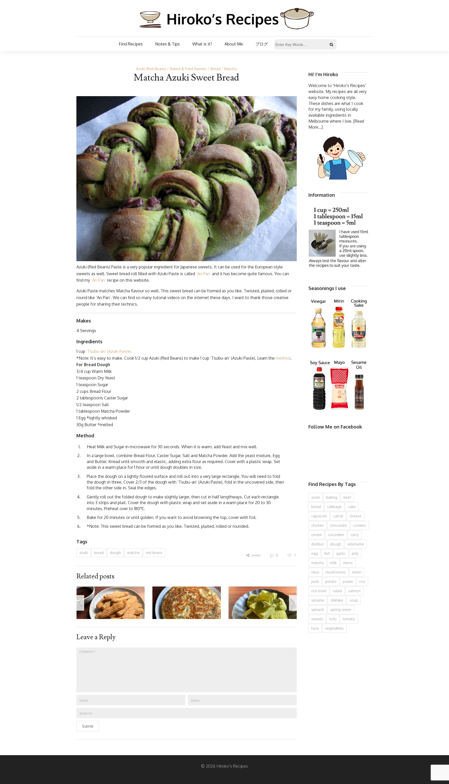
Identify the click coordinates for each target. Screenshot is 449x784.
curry (355, 534)
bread (99, 552)
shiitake (337, 600)
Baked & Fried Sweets (188, 69)
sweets (317, 619)
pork (315, 581)
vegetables (334, 628)
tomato (349, 619)
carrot (338, 516)
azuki (83, 552)
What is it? (202, 44)
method (283, 358)
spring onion (340, 609)
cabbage (334, 506)
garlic (341, 553)
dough (115, 552)
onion (356, 572)
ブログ (261, 44)
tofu (332, 619)
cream (316, 534)
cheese (355, 516)
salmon (354, 591)
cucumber (336, 534)
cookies (359, 525)
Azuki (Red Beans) (151, 69)
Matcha (230, 69)
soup (353, 600)
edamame (355, 544)
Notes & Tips (167, 44)
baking (331, 497)
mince (348, 563)
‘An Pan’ (203, 273)
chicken (317, 525)
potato (330, 581)
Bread (215, 69)
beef (347, 497)
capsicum (319, 516)
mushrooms (336, 572)
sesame (317, 600)
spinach (317, 609)
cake (352, 506)
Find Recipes (131, 44)
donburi (317, 544)
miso (315, 572)
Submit (88, 726)
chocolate (338, 525)
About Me (233, 44)
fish (327, 553)
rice (362, 581)
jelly (355, 553)
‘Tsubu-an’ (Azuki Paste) (108, 351)
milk (333, 563)
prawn (348, 581)
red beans (154, 552)
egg (314, 553)
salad (337, 591)
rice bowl (319, 591)
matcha (133, 552)
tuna (315, 628)
